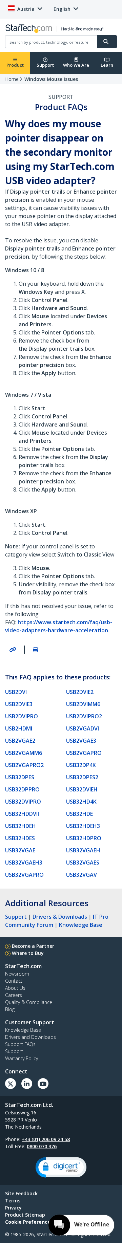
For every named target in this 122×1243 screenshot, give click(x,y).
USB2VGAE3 (81, 740)
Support (45, 65)
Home (12, 79)
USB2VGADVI (82, 728)
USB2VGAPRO (84, 753)
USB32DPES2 (82, 777)
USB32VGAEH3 (23, 862)
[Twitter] (10, 1083)
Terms (12, 1200)
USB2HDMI (18, 728)
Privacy (13, 1207)
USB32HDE (79, 813)
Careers (13, 995)
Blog (10, 1009)
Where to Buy (28, 953)
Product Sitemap (25, 1215)
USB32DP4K (81, 765)
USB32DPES (19, 777)
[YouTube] (43, 1083)
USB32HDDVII (22, 813)
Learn (107, 65)
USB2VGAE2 (20, 740)
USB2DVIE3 (19, 704)
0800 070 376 (42, 1146)
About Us (15, 988)
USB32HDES (20, 838)
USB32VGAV (81, 874)
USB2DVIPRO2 (84, 716)
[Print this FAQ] (35, 650)
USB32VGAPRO (24, 874)
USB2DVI (16, 692)
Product (15, 65)
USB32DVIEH (82, 789)
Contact (13, 981)
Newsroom (17, 974)
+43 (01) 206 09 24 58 (46, 1139)
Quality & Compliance (28, 1002)
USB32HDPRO (83, 838)
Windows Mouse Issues (51, 79)
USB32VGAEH (83, 850)
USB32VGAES (82, 862)
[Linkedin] (26, 1083)
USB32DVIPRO (23, 801)
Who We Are (76, 65)
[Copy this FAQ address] (12, 650)
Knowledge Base (80, 925)
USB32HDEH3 (83, 826)
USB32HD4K (81, 801)
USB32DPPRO (22, 789)
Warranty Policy (21, 1058)
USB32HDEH (20, 826)
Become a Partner (33, 946)
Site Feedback (21, 1193)
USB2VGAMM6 (23, 753)
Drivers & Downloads (60, 916)
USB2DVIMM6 (83, 704)
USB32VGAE (20, 850)
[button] (61, 1167)
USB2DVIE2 (80, 692)
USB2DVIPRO (21, 716)
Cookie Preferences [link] (29, 1222)
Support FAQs (20, 1044)
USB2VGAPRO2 (24, 765)
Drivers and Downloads (30, 1037)
